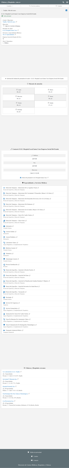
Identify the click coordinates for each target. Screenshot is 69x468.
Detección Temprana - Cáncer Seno (14, 221)
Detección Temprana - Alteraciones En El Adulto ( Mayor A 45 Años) (23, 210)
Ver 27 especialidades (8, 34)
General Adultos (9, 232)
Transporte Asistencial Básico (12, 331)
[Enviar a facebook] (66, 10)
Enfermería (7, 227)
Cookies (35, 456)
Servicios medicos (35, 6)
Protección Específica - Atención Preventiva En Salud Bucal (20, 287)
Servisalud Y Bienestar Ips (10, 379)
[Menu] (66, 2)
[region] (34, 61)
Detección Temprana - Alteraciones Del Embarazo (18, 205)
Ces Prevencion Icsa (8, 401)
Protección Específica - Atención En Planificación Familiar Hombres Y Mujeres (25, 282)
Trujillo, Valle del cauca (9, 10)
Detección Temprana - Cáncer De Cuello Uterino (17, 216)
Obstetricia (7, 254)
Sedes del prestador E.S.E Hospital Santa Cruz (34, 177)
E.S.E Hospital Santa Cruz (10, 30)
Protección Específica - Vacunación (14, 293)
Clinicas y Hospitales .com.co (10, 2)
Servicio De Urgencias (10, 303)
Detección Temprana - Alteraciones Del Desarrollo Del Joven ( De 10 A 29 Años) (26, 199)
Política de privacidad (35, 452)
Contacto (35, 460)
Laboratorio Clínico (15, 243)
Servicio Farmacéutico (15, 309)
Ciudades (60, 6)
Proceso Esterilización (10, 265)
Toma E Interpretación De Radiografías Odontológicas (19, 325)
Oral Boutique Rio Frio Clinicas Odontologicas (15, 394)
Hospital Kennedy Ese (9, 386)
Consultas (9, 6)
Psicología (7, 298)
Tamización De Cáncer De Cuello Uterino (16, 314)
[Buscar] (63, 2)
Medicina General (9, 249)
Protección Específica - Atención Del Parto (16, 276)
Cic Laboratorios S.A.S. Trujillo (11, 372)
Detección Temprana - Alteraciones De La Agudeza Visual (20, 188)
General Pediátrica (9, 238)
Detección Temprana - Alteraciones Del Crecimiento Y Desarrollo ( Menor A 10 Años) (27, 194)
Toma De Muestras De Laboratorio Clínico (16, 320)
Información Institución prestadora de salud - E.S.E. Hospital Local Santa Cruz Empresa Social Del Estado (35, 78)
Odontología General (10, 260)
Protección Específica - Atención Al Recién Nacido (18, 271)
